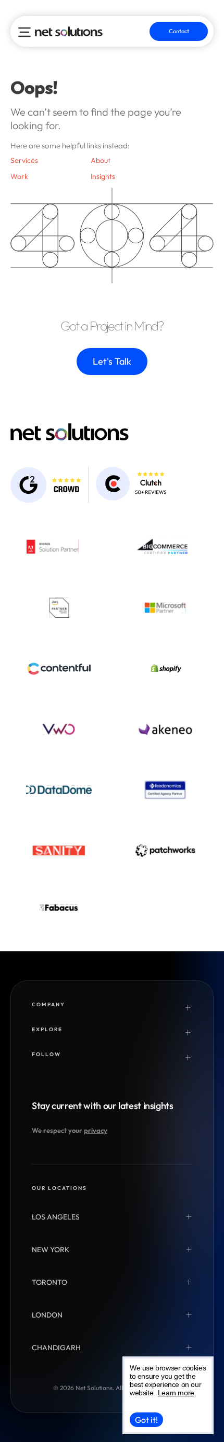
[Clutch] (131, 484)
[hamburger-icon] (24, 32)
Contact (179, 31)
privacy (95, 1130)
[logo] (69, 31)
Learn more (176, 1393)
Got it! (146, 1420)
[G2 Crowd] (45, 485)
